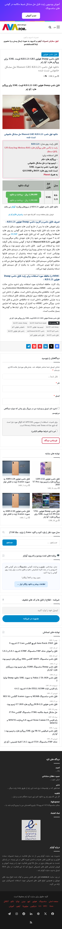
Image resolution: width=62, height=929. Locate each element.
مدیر (58, 784)
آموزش (11, 906)
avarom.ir (45, 876)
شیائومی (33, 906)
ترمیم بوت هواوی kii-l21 (35, 327)
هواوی (34, 901)
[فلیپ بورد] (34, 346)
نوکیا (17, 901)
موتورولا (25, 906)
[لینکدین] (45, 346)
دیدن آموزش (31, 15)
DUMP (13, 234)
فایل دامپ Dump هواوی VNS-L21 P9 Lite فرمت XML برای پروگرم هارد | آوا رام (47, 514)
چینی (23, 901)
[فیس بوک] (57, 346)
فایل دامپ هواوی (50, 54)
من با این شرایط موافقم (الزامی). (43, 431)
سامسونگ (43, 901)
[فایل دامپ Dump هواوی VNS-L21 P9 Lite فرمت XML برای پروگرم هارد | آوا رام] (46, 500)
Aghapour (55, 802)
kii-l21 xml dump (52, 327)
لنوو (29, 901)
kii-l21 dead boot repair (38, 323)
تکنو (12, 901)
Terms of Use (46, 425)
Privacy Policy (31, 425)
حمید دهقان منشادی (51, 776)
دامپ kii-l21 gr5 (53, 331)
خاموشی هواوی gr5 (18, 327)
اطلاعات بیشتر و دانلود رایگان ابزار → (31, 584)
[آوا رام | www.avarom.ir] (14, 27)
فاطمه (57, 793)
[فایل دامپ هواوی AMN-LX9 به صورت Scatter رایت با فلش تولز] (16, 500)
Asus (51, 906)
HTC (45, 906)
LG (40, 906)
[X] (51, 346)
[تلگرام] (28, 346)
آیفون (18, 906)
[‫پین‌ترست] (40, 346)
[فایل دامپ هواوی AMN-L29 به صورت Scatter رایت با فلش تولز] (16, 468)
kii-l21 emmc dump (20, 323)
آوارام (13, 206)
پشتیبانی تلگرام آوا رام (16, 214)
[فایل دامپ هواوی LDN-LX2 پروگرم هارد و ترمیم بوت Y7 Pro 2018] (46, 468)
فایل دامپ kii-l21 (53, 335)
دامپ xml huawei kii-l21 (35, 331)
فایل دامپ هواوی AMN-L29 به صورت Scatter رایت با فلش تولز (16, 480)
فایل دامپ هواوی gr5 (37, 335)
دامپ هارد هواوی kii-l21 (16, 331)
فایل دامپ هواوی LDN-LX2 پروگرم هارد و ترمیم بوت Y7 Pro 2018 (46, 481)
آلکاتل (6, 901)
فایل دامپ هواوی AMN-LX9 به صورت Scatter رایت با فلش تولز (16, 513)
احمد (58, 767)
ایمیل (57, 395)
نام (58, 383)
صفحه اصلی (53, 901)
